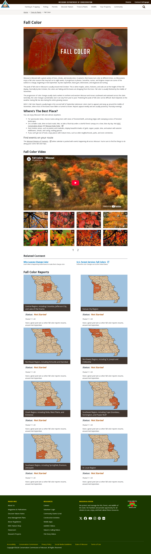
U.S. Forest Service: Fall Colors (91, 262)
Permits (55, 7)
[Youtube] (90, 519)
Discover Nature (67, 7)
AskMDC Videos (49, 526)
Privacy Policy (46, 544)
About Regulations (14, 522)
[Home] (5, 6)
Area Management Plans (17, 518)
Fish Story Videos (50, 534)
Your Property (105, 7)
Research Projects (14, 534)
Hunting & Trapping (32, 7)
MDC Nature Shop (14, 526)
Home (26, 12)
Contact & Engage (142, 2)
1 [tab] (73, 250)
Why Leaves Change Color (36, 262)
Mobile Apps (48, 522)
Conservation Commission (28, 544)
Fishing (45, 7)
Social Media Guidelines (63, 544)
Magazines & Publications (17, 509)
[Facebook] (85, 519)
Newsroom (12, 530)
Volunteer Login (49, 509)
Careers (46, 505)
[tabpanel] (75, 229)
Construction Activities (52, 518)
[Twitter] (80, 519)
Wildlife (94, 7)
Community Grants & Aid (52, 514)
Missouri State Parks (53, 126)
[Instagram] (95, 519)
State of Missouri (81, 544)
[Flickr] (103, 519)
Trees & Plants (82, 7)
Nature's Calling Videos (52, 530)
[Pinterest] (99, 519)
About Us (11, 505)
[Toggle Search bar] (144, 7)
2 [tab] (78, 250)
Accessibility (11, 544)
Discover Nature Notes (16, 514)
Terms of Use (96, 544)
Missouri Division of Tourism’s (37, 141)
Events (128, 2)
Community (118, 7)
